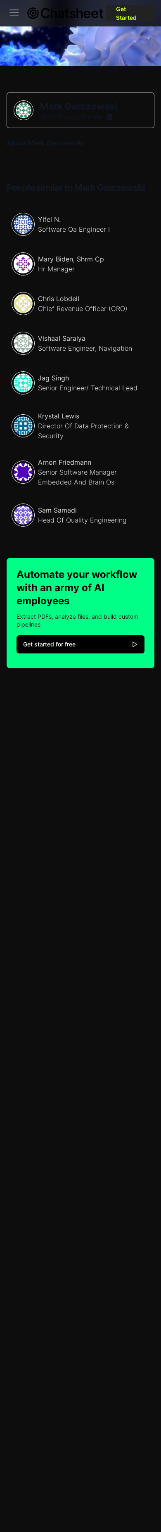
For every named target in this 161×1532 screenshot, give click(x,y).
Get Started (126, 13)
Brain (94, 116)
